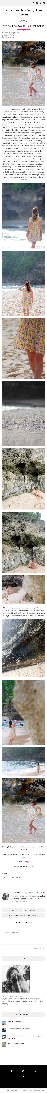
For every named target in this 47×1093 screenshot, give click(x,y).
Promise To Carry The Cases (23, 12)
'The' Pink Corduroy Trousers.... (19, 1029)
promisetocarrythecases (12, 33)
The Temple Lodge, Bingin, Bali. (22, 915)
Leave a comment (10, 37)
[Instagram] (43, 3)
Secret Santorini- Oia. (16, 1022)
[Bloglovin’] (40, 3)
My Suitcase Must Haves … (24, 910)
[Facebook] (33, 3)
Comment (37, 948)
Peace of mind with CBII (16, 1043)
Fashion (6, 35)
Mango (27, 125)
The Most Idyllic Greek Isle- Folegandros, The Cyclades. (25, 1037)
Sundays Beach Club (37, 847)
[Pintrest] (36, 3)
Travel (12, 35)
